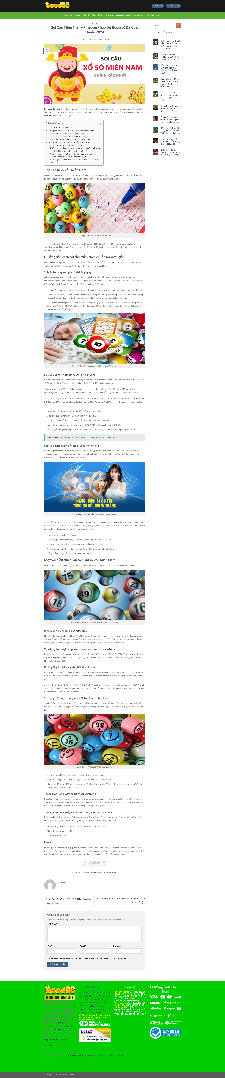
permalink (114, 872)
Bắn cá (85, 15)
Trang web (117, 946)
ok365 (90, 1006)
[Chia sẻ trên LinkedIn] (104, 863)
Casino (77, 15)
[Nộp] (178, 25)
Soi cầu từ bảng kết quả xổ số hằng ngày (68, 133)
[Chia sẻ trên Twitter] (90, 863)
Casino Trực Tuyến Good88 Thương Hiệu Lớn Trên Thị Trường (170, 119)
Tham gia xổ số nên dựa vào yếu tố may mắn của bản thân (75, 159)
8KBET (104, 1009)
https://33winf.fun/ (53, 1039)
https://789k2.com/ (99, 1056)
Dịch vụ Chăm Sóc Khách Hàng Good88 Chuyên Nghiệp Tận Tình (169, 96)
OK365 (101, 992)
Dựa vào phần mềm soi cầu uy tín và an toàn (69, 136)
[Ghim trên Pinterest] (99, 863)
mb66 (99, 1012)
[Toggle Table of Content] (98, 123)
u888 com (69, 1026)
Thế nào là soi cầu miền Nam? (60, 127)
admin (106, 40)
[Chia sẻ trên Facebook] (85, 863)
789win (82, 1006)
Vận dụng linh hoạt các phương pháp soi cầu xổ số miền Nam (76, 148)
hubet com (71, 1055)
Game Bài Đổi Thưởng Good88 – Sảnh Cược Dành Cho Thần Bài (170, 108)
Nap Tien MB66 (96, 996)
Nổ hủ (100, 15)
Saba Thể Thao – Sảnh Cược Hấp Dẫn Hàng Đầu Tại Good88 (170, 141)
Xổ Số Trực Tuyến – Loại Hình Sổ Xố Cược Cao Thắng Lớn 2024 (170, 152)
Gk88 (104, 1002)
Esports (120, 15)
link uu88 (59, 1029)
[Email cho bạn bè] (94, 863)
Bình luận (52, 924)
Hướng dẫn (153, 15)
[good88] (57, 5)
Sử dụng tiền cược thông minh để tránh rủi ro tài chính (74, 154)
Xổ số (128, 15)
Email (83, 946)
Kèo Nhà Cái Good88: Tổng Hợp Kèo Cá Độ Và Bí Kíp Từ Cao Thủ (170, 130)
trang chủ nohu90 (116, 1056)
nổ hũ (65, 1039)
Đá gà (93, 15)
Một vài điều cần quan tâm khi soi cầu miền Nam (68, 142)
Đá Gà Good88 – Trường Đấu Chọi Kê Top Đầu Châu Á (169, 56)
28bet (87, 1055)
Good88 (51, 115)
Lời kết (51, 162)
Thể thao (109, 15)
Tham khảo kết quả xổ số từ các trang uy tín (70, 157)
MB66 (87, 999)
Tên (49, 946)
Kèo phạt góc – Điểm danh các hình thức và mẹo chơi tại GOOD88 (169, 83)
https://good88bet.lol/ (132, 1003)
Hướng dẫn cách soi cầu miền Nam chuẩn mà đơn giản (71, 130)
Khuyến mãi (138, 15)
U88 (99, 1002)
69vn (60, 1022)
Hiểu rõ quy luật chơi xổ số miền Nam (67, 145)
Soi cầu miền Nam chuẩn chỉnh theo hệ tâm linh (71, 139)
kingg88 (48, 1046)
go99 (80, 1055)
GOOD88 (68, 15)
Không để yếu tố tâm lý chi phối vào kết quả (69, 151)
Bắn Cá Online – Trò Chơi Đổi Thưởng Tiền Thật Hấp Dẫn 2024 (169, 69)
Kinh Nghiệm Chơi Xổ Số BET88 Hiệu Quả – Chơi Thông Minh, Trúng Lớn (170, 44)
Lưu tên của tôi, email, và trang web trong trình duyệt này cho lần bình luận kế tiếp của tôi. (91, 958)
